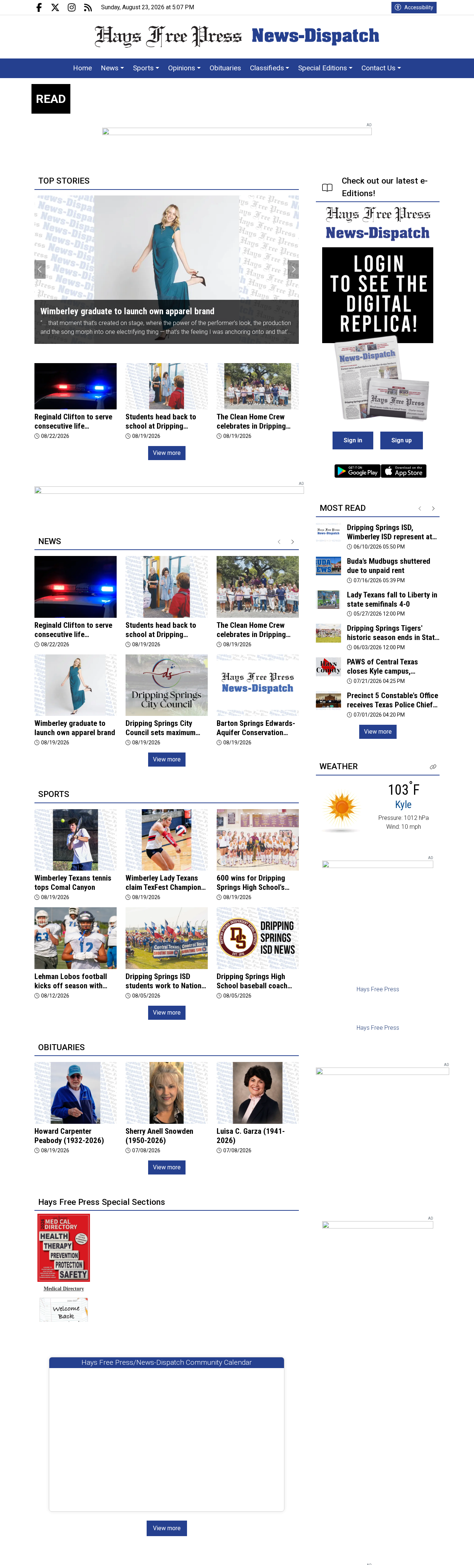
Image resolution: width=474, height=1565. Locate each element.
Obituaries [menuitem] (225, 68)
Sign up (401, 440)
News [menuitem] (109, 68)
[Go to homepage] (237, 37)
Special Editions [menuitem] (322, 68)
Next (293, 269)
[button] (433, 767)
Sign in (353, 440)
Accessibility (418, 7)
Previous (40, 269)
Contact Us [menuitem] (378, 68)
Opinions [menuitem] (181, 68)
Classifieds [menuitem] (267, 68)
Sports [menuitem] (143, 68)
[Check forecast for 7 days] (341, 810)
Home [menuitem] (82, 68)
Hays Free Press (378, 989)
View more (167, 452)
